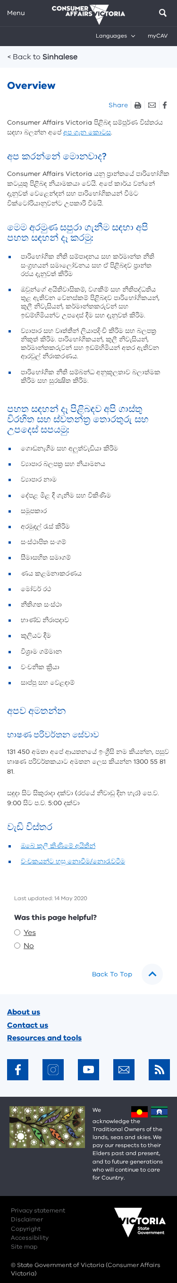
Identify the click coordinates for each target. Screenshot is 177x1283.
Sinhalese (42, 57)
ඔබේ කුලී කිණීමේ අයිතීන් (58, 845)
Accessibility (30, 1238)
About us (23, 1012)
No (29, 946)
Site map (24, 1247)
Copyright (26, 1229)
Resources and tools (44, 1038)
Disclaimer (27, 1219)
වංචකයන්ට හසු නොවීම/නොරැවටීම (73, 861)
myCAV (158, 36)
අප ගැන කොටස (87, 132)
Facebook (164, 105)
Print (137, 105)
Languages (111, 36)
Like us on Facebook (17, 1069)
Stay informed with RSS (159, 1069)
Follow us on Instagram (53, 1069)
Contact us (27, 1025)
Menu (16, 12)
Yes (30, 932)
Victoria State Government (131, 1229)
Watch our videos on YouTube (88, 1069)
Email (151, 105)
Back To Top (112, 974)
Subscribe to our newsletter (124, 1069)
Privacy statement (38, 1210)
